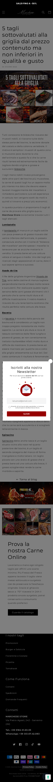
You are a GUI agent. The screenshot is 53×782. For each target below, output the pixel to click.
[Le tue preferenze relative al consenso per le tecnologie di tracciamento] (48, 777)
